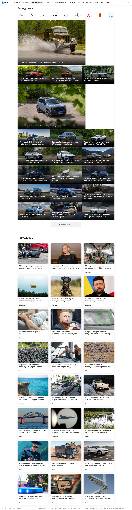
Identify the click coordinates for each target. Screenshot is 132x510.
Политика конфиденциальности (118, 508)
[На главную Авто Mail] (8, 2)
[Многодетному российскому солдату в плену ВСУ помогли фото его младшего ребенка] (99, 258)
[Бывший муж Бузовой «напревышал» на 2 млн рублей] (66, 324)
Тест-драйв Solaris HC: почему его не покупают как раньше (65, 198)
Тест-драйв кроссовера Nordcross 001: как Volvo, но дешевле (65, 161)
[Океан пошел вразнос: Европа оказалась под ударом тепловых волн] (33, 390)
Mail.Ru (4, 508)
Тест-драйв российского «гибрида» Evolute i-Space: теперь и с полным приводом (98, 196)
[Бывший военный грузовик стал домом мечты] (66, 456)
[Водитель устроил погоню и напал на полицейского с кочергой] (33, 489)
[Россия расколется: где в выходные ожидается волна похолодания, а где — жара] (66, 291)
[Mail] (3, 2)
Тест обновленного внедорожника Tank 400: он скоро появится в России (65, 178)
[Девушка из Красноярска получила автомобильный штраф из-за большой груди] (99, 324)
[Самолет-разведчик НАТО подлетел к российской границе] (66, 423)
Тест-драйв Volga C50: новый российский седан (95, 79)
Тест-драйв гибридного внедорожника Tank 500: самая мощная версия (64, 215)
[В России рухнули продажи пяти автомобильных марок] (99, 456)
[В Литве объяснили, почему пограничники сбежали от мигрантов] (33, 291)
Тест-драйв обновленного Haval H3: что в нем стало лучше (34, 79)
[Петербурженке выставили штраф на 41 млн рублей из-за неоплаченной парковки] (66, 390)
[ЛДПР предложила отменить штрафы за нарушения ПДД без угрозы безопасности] (33, 456)
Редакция (50, 508)
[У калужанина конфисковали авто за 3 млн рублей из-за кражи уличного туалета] (99, 390)
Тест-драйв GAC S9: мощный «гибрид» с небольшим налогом (32, 143)
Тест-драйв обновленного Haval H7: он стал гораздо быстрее (33, 161)
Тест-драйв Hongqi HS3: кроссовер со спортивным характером (97, 216)
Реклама (19, 508)
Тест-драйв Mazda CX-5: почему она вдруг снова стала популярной (33, 179)
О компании (11, 508)
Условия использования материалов (66, 508)
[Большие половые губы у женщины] (33, 324)
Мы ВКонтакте (41, 508)
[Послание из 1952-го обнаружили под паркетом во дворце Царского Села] (99, 357)
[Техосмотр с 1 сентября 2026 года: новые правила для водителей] (66, 357)
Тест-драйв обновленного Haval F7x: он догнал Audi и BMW (96, 143)
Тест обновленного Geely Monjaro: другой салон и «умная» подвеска (97, 179)
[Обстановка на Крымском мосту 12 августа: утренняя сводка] (33, 423)
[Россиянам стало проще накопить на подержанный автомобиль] (66, 489)
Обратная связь (83, 508)
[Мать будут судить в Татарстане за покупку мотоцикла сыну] (33, 258)
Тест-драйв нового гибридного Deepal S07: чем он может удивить (65, 79)
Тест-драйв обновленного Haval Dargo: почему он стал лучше (44, 126)
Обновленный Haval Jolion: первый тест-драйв (33, 216)
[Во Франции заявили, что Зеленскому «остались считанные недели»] (99, 291)
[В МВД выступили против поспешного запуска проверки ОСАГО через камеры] (99, 489)
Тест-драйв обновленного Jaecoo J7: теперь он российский (65, 143)
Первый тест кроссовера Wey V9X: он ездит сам (33, 198)
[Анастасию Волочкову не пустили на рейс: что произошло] (66, 258)
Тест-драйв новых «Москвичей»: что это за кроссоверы (97, 161)
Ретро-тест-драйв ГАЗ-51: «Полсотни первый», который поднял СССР (47, 62)
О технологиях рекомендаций (99, 508)
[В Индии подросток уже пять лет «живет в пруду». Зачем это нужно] (99, 423)
